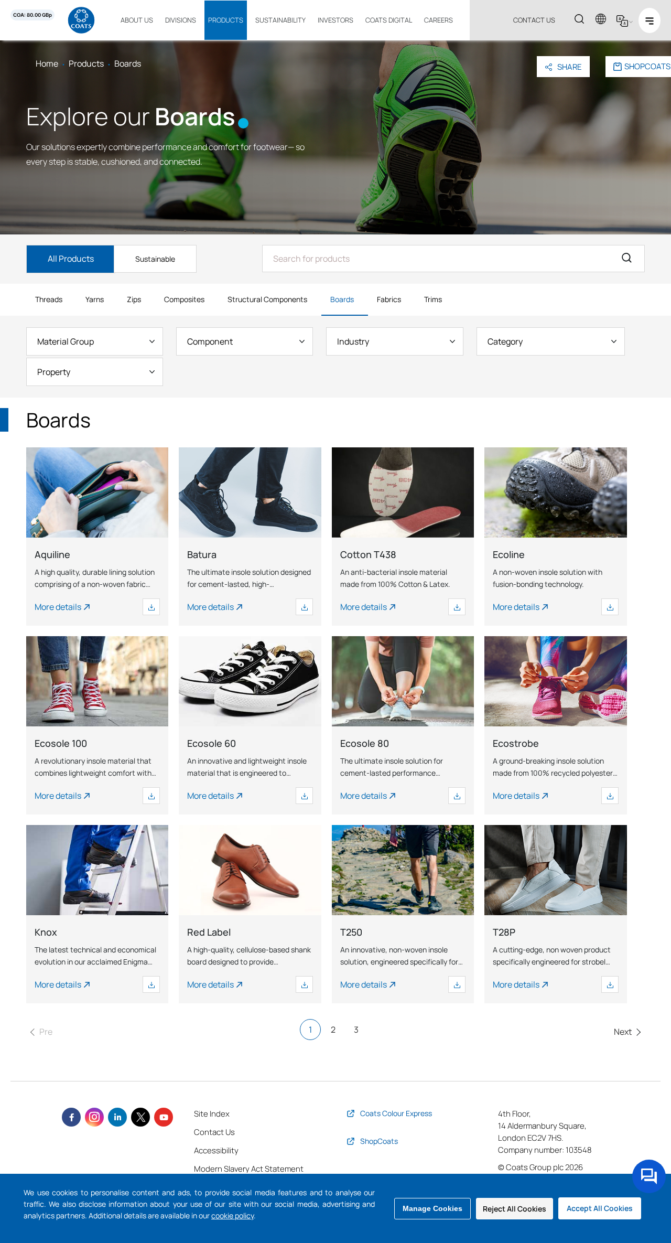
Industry (353, 341)
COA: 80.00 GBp (32, 15)
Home (47, 63)
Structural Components (267, 299)
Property (53, 372)
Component (210, 341)
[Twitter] (140, 1117)
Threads (48, 299)
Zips (134, 299)
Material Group (65, 341)
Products (86, 63)
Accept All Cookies (600, 1208)
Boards (342, 299)
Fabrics (389, 299)
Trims (433, 299)
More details (58, 607)
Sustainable (155, 259)
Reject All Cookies (514, 1209)
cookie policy (232, 1215)
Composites (184, 299)
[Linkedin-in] (117, 1117)
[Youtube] (163, 1117)
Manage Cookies (432, 1208)
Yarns (94, 299)
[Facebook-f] (71, 1117)
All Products (71, 258)
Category (505, 341)
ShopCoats (647, 66)
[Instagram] (94, 1117)
